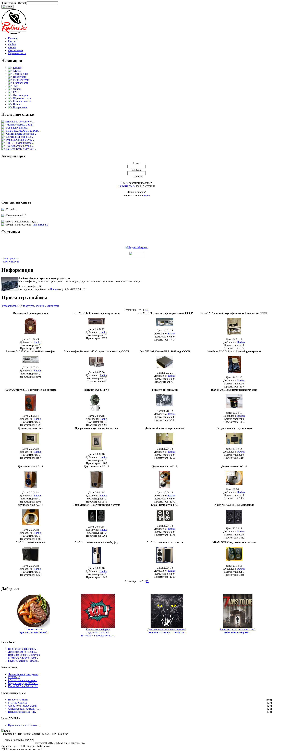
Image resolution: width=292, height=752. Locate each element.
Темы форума (10, 258)
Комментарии (11, 261)
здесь (147, 195)
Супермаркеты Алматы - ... (23, 708)
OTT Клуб (14, 677)
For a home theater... (17, 127)
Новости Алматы (18, 699)
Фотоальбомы (10, 305)
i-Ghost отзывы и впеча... (22, 680)
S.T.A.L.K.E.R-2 (17, 702)
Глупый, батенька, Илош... (23, 660)
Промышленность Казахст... (24, 725)
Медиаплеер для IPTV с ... (23, 683)
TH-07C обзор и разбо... (20, 142)
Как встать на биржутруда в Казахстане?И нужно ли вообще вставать (98, 632)
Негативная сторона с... (19, 136)
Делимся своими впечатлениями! (167, 631)
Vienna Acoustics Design (19, 124)
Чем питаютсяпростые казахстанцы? (33, 631)
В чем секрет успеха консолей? (238, 631)
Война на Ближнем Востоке (24, 654)
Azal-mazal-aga (40, 224)
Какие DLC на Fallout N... (23, 686)
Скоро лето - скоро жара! (22, 705)
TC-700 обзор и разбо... (19, 145)
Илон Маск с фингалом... (22, 648)
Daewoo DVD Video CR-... (21, 148)
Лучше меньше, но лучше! (23, 674)
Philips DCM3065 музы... (20, 139)
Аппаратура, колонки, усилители (39, 305)
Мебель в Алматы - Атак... (23, 657)
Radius (54, 289)
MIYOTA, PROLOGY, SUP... (22, 130)
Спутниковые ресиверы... (21, 133)
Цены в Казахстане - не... (22, 711)
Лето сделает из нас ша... (22, 651)
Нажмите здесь (126, 185)
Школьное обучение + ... (20, 121)
